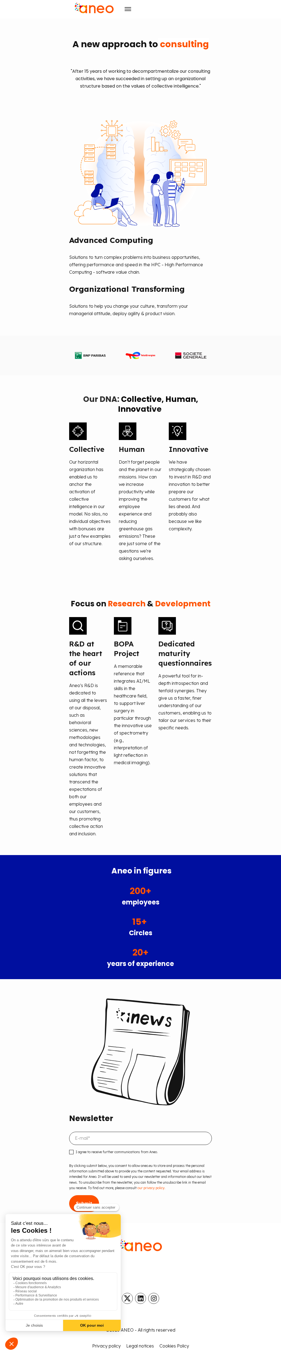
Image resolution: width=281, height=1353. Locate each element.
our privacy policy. (151, 1188)
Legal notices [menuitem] (140, 1346)
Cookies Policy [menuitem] (174, 1346)
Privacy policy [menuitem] (106, 1346)
